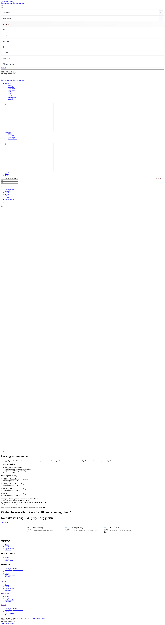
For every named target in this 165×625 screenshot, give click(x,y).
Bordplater (11, 88)
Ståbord (10, 92)
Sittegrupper (12, 97)
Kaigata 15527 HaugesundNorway (10, 613)
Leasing (6, 24)
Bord (9, 93)
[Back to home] (12, 3)
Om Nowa (4, 581)
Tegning (6, 41)
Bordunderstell (12, 90)
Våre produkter (9, 189)
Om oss (5, 47)
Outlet (5, 35)
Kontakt (3, 68)
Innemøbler (7, 18)
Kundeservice (5, 593)
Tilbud (5, 30)
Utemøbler (6, 13)
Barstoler (11, 87)
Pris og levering (8, 64)
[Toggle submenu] (161, 12)
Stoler (10, 85)
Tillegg (10, 99)
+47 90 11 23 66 (159, 178)
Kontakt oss (4, 522)
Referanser (7, 58)
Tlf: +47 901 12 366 (11, 568)
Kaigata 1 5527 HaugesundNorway (10, 574)
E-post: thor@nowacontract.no (14, 570)
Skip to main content (7, 1)
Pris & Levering (9, 560)
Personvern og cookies (38, 618)
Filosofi (5, 53)
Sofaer (10, 95)
